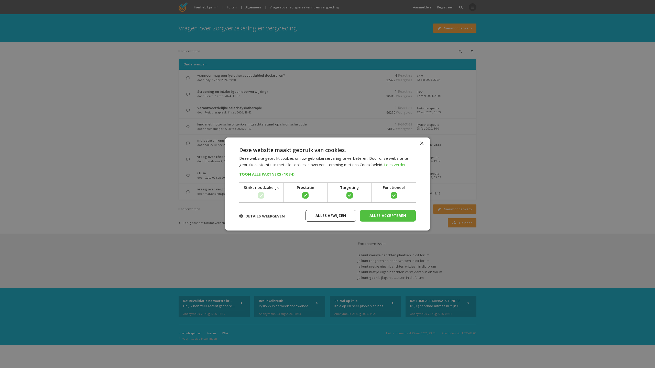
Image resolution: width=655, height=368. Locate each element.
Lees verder (395, 164)
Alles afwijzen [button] (330, 215)
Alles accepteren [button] (387, 215)
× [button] (421, 143)
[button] (327, 174)
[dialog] (327, 184)
